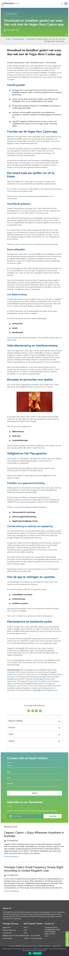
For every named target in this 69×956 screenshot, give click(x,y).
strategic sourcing (13, 679)
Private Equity (7, 938)
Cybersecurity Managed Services (38, 679)
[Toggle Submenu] (59, 721)
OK (30, 953)
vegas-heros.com (38, 448)
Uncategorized (10, 14)
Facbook (36, 710)
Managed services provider (49, 677)
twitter (32, 710)
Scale (25, 933)
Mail (40, 710)
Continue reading (10, 856)
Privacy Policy (37, 953)
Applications (7, 927)
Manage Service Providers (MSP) (13, 935)
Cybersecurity (7, 933)
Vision (25, 927)
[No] (67, 951)
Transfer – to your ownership (33, 938)
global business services (36, 683)
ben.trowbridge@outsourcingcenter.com (42, 690)
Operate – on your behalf (32, 935)
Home (8, 39)
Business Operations (9, 930)
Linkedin (28, 710)
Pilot (25, 930)
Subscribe (52, 816)
